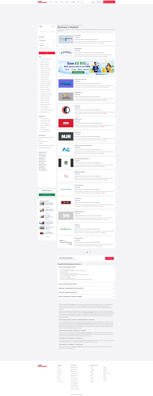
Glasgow (104, 371)
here (63, 269)
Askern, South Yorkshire (45, 60)
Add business (109, 258)
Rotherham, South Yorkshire (45, 98)
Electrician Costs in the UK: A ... (49, 227)
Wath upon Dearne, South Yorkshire (47, 110)
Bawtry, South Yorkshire (45, 66)
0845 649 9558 (77, 147)
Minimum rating (41, 43)
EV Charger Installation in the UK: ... (49, 217)
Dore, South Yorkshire (44, 77)
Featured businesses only (44, 50)
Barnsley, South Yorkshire (45, 64)
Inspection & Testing (42, 161)
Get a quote (56, 2)
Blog (82, 2)
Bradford (92, 373)
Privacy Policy (59, 381)
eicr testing (40, 143)
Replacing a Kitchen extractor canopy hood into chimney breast (47, 137)
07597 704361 (77, 213)
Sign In (94, 2)
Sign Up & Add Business (47, 194)
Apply (47, 53)
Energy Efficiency (42, 159)
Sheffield (75, 202)
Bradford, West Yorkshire (45, 123)
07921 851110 (77, 200)
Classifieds (73, 2)
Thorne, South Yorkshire (45, 106)
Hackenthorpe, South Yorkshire (46, 81)
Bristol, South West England (45, 125)
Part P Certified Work (42, 170)
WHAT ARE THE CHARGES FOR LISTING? (68, 284)
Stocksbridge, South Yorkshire (46, 104)
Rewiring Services (42, 162)
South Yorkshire (81, 39)
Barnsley (75, 96)
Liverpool (104, 379)
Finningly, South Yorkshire (45, 79)
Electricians (67, 2)
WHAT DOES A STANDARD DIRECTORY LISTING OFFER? (71, 288)
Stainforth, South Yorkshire (45, 102)
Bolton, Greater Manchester (45, 122)
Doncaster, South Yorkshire (45, 76)
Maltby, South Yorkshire (44, 87)
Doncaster (92, 381)
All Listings (59, 369)
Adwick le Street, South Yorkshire (46, 58)
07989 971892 (77, 94)
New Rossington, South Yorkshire (46, 95)
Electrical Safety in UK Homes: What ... (49, 222)
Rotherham (76, 83)
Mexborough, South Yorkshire (46, 89)
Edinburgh (105, 369)
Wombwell (76, 39)
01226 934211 (77, 37)
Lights (40, 139)
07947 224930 (77, 81)
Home (51, 2)
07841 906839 (77, 134)
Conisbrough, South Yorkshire (46, 70)
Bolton (91, 371)
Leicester (104, 377)
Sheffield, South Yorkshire (45, 100)
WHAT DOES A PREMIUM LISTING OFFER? (68, 292)
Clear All (53, 26)
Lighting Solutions (42, 158)
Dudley (104, 367)
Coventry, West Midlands (45, 129)
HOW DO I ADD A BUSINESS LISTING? (67, 267)
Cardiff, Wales (43, 127)
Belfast (91, 367)
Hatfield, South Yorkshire (45, 85)
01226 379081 (77, 187)
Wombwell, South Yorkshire (45, 112)
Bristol (91, 375)
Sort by (40, 38)
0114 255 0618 (77, 240)
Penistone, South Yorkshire (45, 96)
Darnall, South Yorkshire (45, 72)
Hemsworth (76, 163)
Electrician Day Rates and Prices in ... (49, 233)
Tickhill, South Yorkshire (45, 108)
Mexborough (76, 123)
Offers (78, 2)
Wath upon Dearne (77, 52)
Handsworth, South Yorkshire (46, 83)
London (104, 381)
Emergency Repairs (42, 165)
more (103, 43)
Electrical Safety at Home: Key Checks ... (49, 204)
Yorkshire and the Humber (88, 39)
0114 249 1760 (77, 227)
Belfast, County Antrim (44, 118)
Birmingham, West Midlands (45, 120)
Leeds (104, 375)
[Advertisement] (76, 15)
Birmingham (92, 369)
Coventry (91, 379)
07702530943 (77, 160)
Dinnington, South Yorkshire (45, 74)
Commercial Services (42, 156)
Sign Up (100, 2)
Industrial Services (42, 167)
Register (58, 377)
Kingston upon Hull (106, 373)
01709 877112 (77, 50)
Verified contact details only (44, 48)
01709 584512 (77, 121)
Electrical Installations (42, 155)
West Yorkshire (81, 163)
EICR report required (42, 141)
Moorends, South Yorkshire (45, 91)
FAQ (58, 379)
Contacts (61, 2)
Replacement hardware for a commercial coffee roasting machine (47, 145)
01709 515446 (77, 174)
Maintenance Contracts (43, 164)
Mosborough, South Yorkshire (46, 93)
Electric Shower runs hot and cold (45, 147)
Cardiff (91, 377)
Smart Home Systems (42, 168)
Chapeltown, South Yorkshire (45, 68)
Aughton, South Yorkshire (45, 62)
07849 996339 (77, 107)
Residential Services (42, 153)
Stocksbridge (76, 215)
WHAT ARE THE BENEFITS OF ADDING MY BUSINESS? (70, 296)
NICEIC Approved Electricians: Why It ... (49, 211)
